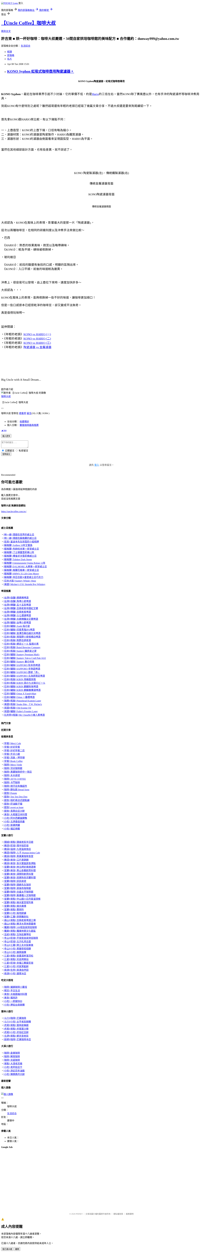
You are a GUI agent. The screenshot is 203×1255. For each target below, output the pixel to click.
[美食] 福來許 (11, 997)
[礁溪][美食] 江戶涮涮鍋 (16, 860)
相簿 (9, 52)
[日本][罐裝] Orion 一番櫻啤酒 (19, 697)
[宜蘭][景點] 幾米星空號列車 (18, 902)
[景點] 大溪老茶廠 (13, 1063)
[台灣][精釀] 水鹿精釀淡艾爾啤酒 (21, 619)
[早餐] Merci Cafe (12, 743)
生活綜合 (25, 46)
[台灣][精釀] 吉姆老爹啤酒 (17, 612)
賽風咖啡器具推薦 (29, 425)
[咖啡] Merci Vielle (13, 764)
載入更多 (6, 436)
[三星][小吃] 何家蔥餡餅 (16, 966)
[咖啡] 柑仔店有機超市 (15, 786)
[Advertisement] (16, 1158)
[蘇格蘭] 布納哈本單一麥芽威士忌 (21, 549)
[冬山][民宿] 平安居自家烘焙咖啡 (21, 938)
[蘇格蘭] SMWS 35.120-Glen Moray (21, 573)
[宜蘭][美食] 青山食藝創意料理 (20, 870)
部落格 (10, 55)
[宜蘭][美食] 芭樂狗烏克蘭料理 (20, 877)
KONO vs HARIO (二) (37, 338)
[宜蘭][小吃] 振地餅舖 (15, 913)
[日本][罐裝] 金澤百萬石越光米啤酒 (22, 633)
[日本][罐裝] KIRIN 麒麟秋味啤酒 (21, 686)
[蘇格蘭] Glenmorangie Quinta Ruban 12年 (24, 563)
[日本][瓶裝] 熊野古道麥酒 (17, 640)
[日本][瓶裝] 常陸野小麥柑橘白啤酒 (22, 636)
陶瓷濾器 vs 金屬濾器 (37, 347)
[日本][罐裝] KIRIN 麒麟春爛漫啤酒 (22, 690)
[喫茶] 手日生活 (12, 990)
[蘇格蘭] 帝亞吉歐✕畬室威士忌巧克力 (23, 577)
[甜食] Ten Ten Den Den (15, 796)
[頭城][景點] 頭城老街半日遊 (18, 842)
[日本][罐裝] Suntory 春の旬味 (19, 661)
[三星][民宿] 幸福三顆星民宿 (18, 963)
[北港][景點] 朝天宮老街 (16, 1036)
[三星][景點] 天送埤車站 (16, 959)
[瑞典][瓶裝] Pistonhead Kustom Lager (22, 700)
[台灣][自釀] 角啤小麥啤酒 (17, 601)
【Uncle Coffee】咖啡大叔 (28, 23)
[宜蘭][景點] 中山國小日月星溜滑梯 (22, 899)
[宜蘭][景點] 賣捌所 (14, 909)
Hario (95, 94)
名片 (9, 59)
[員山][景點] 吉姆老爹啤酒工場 (20, 920)
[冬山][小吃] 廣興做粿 (15, 952)
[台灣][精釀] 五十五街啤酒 (17, 605)
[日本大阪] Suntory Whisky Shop (20, 581)
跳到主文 (6, 31)
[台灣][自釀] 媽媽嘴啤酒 (16, 597)
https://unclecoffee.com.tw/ (13, 511)
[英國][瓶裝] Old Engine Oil (17, 708)
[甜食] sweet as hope (13, 807)
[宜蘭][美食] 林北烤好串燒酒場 (20, 867)
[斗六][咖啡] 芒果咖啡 (15, 1018)
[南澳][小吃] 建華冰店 (15, 973)
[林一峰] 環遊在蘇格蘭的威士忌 (20, 538)
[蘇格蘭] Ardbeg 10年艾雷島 (18, 545)
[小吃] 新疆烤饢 (12, 825)
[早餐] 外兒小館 (12, 754)
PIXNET (79, 1214)
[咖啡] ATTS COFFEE (15, 779)
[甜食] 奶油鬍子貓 (13, 804)
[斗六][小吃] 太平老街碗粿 (17, 1021)
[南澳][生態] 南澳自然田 (16, 970)
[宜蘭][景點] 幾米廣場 (15, 906)
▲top (4, 430)
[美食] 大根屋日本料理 (15, 814)
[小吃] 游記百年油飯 (14, 1070)
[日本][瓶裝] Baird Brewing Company (22, 647)
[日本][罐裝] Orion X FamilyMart (20, 693)
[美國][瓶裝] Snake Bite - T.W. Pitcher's (23, 704)
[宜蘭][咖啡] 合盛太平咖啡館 (18, 892)
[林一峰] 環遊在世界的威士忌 (19, 534)
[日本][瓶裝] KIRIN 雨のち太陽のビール (24, 683)
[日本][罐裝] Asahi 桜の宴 (17, 626)
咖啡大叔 (6, 396)
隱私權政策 (118, 1214)
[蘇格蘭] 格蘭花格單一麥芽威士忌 (21, 570)
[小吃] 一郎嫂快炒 (13, 1001)
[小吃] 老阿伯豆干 (13, 1067)
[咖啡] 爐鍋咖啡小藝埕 (15, 987)
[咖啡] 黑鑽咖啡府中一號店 (18, 772)
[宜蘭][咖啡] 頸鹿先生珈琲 (17, 884)
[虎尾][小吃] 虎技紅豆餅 (16, 1032)
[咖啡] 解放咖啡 (12, 1056)
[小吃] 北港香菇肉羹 (14, 821)
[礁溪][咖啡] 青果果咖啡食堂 (18, 856)
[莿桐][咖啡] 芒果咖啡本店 (17, 1039)
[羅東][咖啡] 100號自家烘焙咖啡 (20, 927)
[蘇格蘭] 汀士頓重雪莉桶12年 (19, 552)
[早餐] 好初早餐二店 (14, 750)
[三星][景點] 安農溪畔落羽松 (18, 956)
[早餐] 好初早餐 (12, 747)
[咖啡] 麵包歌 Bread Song (16, 789)
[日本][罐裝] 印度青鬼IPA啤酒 (19, 629)
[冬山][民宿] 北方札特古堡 (17, 941)
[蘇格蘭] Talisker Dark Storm (18, 559)
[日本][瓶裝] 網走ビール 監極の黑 (21, 644)
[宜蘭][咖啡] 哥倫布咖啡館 (17, 888)
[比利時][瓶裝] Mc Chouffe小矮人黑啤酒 (24, 715)
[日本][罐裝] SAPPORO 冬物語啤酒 (22, 668)
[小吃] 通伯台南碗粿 (14, 1005)
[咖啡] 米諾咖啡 (12, 1060)
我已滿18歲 (7, 1249)
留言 (29, 413)
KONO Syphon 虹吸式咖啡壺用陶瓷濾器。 (40, 71)
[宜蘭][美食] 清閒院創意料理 (18, 874)
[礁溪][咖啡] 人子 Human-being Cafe (22, 852)
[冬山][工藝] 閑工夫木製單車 (18, 945)
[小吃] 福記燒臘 (12, 828)
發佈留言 (6, 454)
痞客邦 (22, 413)
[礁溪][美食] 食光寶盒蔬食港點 (20, 863)
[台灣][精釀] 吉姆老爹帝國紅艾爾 (21, 608)
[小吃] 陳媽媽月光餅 (14, 1074)
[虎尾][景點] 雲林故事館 (16, 1025)
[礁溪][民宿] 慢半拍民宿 (16, 845)
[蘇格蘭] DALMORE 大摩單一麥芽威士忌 (25, 566)
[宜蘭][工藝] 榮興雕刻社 (16, 916)
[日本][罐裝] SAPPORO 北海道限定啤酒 (24, 676)
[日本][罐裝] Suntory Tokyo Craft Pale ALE (25, 658)
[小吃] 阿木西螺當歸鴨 (15, 818)
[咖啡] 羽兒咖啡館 (13, 768)
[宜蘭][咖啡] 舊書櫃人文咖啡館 (20, 895)
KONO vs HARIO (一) (37, 334)
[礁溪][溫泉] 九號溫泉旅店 (17, 849)
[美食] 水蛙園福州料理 (15, 994)
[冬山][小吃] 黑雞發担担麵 (17, 948)
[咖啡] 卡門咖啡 (12, 782)
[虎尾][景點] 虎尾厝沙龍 (16, 1029)
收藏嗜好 (24, 421)
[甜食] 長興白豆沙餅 (14, 811)
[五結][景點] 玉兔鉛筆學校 (17, 934)
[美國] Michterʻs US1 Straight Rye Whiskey (24, 584)
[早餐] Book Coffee (13, 761)
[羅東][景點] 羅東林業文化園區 (20, 931)
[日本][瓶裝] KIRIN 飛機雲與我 (20, 679)
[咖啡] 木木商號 (12, 775)
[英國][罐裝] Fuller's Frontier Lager (21, 711)
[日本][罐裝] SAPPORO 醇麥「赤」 (22, 672)
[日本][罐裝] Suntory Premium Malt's (21, 654)
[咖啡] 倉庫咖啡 (12, 1053)
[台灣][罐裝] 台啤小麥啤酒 (17, 622)
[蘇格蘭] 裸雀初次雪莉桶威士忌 (20, 556)
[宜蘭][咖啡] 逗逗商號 (15, 881)
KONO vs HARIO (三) (37, 342)
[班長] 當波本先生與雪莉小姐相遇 (21, 541)
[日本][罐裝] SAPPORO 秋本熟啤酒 (22, 665)
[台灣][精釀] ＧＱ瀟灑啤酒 (17, 615)
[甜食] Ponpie (10, 793)
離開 (17, 1249)
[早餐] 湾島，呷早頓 (14, 757)
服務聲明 (130, 1214)
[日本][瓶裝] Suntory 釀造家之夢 (20, 651)
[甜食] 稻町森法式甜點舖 (16, 800)
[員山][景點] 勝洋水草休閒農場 (20, 924)
